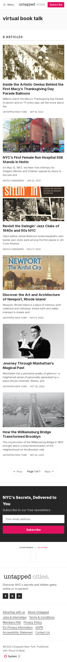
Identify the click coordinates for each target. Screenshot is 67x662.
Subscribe (56, 4)
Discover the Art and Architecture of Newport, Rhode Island (31, 297)
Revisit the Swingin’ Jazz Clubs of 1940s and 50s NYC (31, 228)
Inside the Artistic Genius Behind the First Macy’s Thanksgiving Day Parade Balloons (33, 88)
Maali (22, 650)
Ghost (12, 650)
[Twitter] (12, 596)
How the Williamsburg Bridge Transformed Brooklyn (27, 434)
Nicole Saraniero (13, 180)
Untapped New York (15, 112)
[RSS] (19, 596)
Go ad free (43, 547)
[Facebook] (5, 596)
